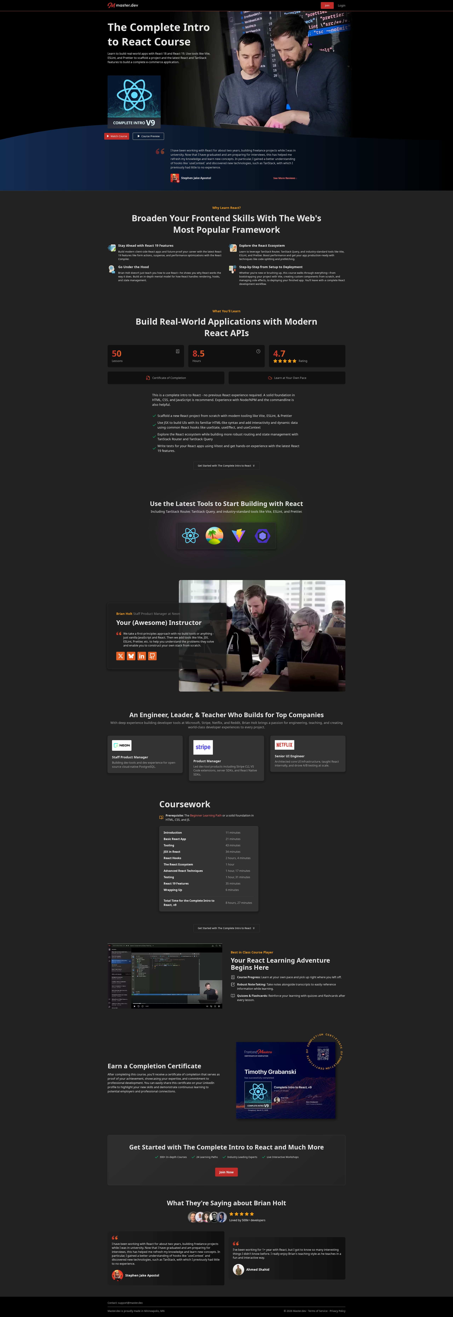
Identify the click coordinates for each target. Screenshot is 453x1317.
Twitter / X (120, 656)
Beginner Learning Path (206, 815)
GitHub (152, 656)
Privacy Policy (337, 1311)
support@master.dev (130, 1302)
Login (341, 5)
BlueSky (131, 656)
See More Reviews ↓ (285, 178)
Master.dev (123, 5)
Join (327, 5)
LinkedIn (141, 656)
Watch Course (119, 136)
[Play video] (226, 75)
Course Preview (150, 136)
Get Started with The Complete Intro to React (224, 465)
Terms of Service (318, 1311)
